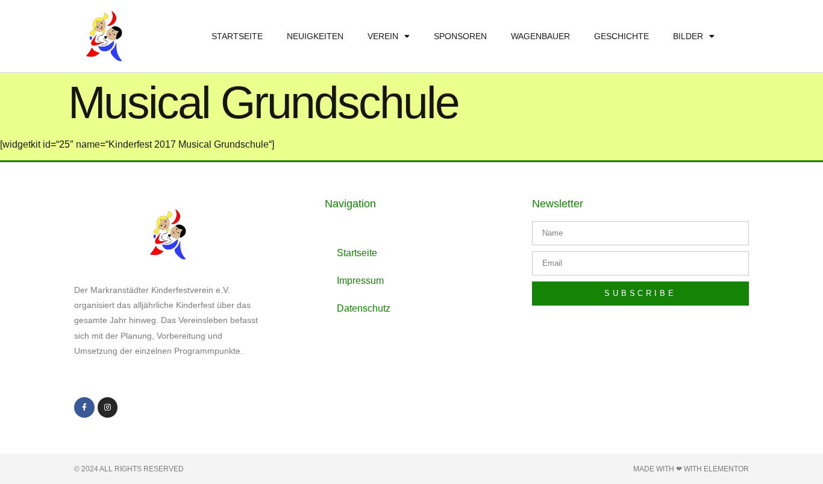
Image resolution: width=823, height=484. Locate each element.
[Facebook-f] (84, 407)
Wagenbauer (540, 36)
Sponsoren (460, 36)
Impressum (360, 280)
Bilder (688, 36)
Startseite (237, 36)
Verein (383, 36)
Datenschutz (363, 308)
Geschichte (621, 36)
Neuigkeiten (315, 36)
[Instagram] (108, 407)
